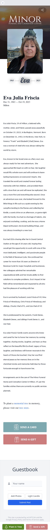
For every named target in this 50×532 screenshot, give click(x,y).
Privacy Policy (17, 519)
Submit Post (25, 502)
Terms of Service (32, 519)
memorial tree (21, 403)
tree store (24, 407)
